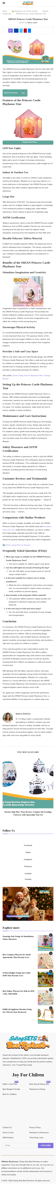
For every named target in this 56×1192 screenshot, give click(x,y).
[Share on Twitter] (21, 31)
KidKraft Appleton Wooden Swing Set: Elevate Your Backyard (17, 1010)
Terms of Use (8, 1132)
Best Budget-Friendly (11, 1089)
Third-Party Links (36, 1137)
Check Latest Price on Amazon (18, 545)
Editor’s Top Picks (10, 1084)
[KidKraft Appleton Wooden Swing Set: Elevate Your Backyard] (45, 1016)
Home (5, 11)
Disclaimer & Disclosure (39, 1132)
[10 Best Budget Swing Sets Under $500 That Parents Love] (45, 979)
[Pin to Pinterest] (25, 31)
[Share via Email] (29, 31)
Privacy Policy (35, 1127)
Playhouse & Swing (37, 1089)
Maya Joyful (32, 22)
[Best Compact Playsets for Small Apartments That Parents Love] (45, 961)
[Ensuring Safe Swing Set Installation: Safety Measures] (45, 943)
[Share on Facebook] (16, 31)
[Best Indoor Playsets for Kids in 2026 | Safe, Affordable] (45, 997)
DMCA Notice (8, 1137)
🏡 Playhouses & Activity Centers (25, 11)
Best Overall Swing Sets (39, 1084)
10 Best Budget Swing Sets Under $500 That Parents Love (17, 974)
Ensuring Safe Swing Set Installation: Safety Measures (18, 937)
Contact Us (7, 1127)
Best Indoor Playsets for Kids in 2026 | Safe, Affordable (18, 992)
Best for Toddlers (10, 1094)
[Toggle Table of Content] (22, 93)
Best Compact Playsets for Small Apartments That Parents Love (16, 956)
